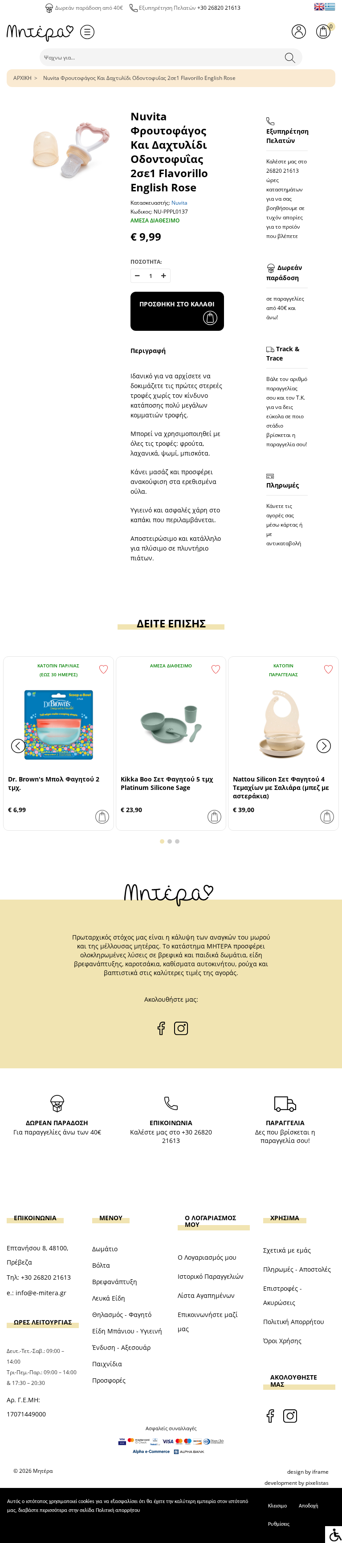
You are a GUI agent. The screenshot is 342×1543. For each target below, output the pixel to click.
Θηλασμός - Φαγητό (121, 1314)
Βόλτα (101, 1265)
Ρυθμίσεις (278, 1524)
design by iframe (308, 1472)
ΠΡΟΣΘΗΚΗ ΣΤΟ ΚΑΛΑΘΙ (177, 304)
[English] (319, 6)
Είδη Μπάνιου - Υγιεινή (127, 1331)
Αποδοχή (308, 1506)
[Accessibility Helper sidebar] (333, 1534)
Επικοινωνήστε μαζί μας (208, 1321)
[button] (162, 841)
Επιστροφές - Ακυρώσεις (282, 1295)
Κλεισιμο (277, 1506)
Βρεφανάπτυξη (114, 1281)
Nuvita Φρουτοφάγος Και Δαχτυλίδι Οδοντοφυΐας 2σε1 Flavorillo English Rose (139, 78)
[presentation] (18, 746)
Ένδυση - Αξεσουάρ (121, 1347)
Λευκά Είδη (108, 1298)
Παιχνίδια (107, 1364)
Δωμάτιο (105, 1249)
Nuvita (179, 202)
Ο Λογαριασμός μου (207, 1257)
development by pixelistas (297, 1483)
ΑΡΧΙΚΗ (22, 78)
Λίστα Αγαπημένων (206, 1295)
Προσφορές (109, 1380)
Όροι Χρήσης (282, 1341)
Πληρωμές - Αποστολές (297, 1269)
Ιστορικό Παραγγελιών (211, 1276)
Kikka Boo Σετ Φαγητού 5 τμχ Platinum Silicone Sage (167, 783)
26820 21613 (282, 171)
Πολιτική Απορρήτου (293, 1321)
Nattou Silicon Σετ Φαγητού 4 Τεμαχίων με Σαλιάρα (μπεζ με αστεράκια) (281, 787)
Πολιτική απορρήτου (118, 1510)
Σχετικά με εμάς (287, 1250)
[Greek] (330, 6)
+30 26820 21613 (218, 8)
